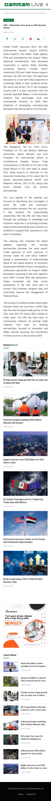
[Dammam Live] (24, 4)
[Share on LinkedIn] (38, 39)
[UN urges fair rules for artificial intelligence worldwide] (10, 740)
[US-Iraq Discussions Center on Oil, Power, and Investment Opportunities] (25, 523)
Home (5, 13)
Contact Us (30, 794)
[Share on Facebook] (7, 39)
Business (8, 20)
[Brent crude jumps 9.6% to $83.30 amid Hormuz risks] (25, 563)
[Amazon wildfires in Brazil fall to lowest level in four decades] (10, 681)
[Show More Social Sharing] (45, 39)
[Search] (46, 4)
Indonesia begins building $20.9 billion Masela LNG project (33, 724)
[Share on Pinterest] (30, 39)
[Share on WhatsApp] (14, 39)
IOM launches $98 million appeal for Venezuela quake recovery (33, 754)
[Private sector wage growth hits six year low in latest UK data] (25, 364)
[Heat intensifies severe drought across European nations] (10, 667)
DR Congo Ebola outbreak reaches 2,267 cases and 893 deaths (33, 710)
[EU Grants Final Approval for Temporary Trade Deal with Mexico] (25, 483)
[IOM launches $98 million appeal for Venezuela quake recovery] (10, 754)
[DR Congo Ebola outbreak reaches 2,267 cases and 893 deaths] (10, 710)
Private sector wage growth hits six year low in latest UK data (34, 695)
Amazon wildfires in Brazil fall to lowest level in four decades (33, 681)
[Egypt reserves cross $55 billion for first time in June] (25, 443)
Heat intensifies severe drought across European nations (33, 666)
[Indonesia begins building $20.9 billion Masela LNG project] (25, 404)
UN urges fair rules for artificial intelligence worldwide (32, 739)
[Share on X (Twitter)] (22, 39)
